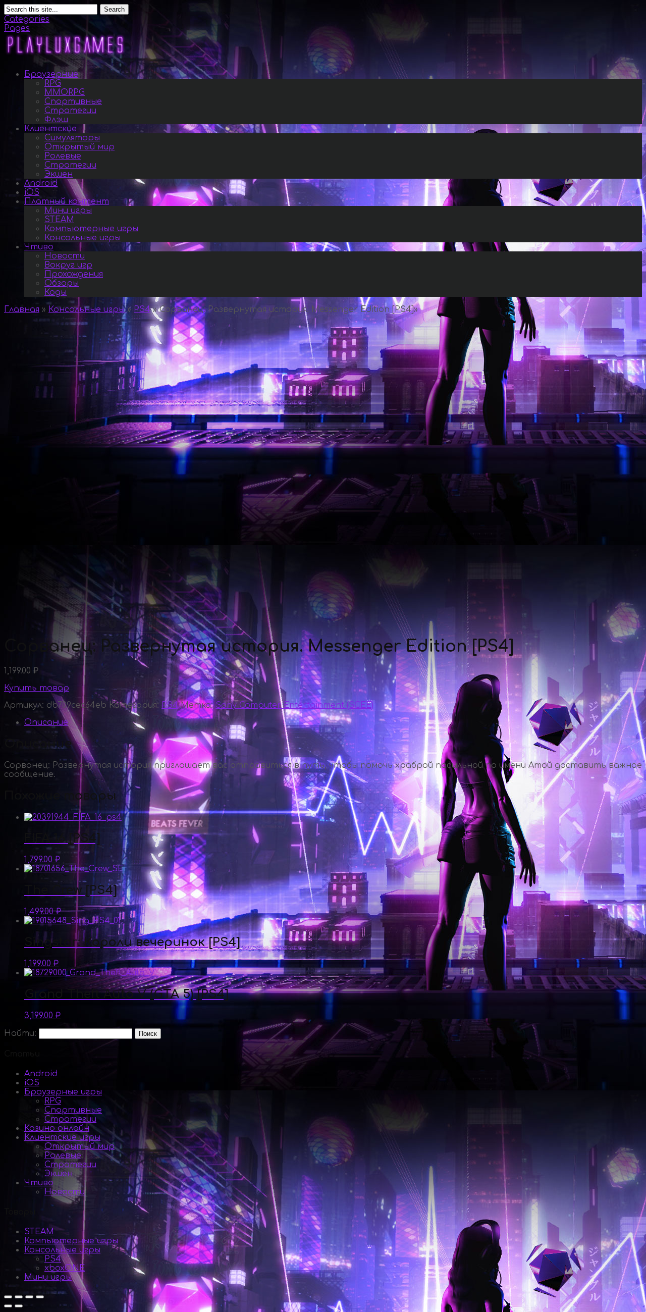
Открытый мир (79, 146)
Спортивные (73, 101)
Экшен (58, 174)
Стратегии (70, 110)
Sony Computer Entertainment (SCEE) (294, 705)
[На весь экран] (29, 1296)
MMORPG (64, 92)
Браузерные (51, 74)
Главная (21, 309)
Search (114, 9)
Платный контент (66, 201)
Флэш (56, 119)
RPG (52, 83)
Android (41, 183)
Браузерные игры (63, 1091)
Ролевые (62, 156)
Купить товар (36, 688)
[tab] (333, 722)
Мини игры (68, 210)
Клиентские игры (62, 1137)
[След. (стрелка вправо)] (19, 1305)
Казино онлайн (56, 1128)
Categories (26, 19)
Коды (55, 292)
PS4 (142, 309)
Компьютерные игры (91, 228)
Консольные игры (82, 237)
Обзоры (61, 283)
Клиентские (50, 128)
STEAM (59, 219)
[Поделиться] (19, 1296)
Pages (17, 28)
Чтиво (38, 246)
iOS (31, 192)
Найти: (20, 1033)
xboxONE (64, 1268)
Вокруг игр (68, 265)
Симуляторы (72, 137)
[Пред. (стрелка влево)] (8, 1305)
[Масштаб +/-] (40, 1296)
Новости (64, 255)
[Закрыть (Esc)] (8, 1296)
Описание (46, 722)
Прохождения (73, 274)
